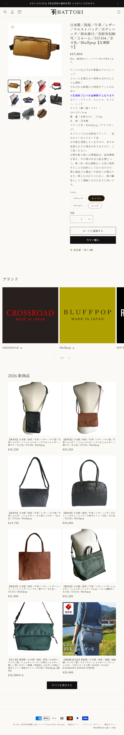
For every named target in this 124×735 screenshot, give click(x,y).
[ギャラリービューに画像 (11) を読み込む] (56, 100)
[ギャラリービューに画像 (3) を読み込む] (42, 86)
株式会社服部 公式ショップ (33, 724)
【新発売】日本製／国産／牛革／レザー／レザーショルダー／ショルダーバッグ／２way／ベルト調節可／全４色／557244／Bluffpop (89, 589)
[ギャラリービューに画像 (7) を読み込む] (28, 100)
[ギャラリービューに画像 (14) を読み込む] (42, 114)
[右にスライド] (69, 357)
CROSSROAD (10, 347)
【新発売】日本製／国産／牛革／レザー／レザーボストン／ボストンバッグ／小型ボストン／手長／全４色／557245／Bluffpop (89, 516)
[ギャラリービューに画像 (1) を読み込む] (14, 86)
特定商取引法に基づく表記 (104, 727)
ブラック (79, 199)
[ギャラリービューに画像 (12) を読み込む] (14, 114)
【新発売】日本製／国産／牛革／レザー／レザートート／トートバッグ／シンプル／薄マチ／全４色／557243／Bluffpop (34, 589)
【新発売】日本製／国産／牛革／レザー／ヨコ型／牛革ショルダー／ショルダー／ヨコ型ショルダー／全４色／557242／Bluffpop (34, 516)
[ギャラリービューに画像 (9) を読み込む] (42, 100)
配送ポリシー (110, 724)
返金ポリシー (73, 724)
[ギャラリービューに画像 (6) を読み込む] (14, 100)
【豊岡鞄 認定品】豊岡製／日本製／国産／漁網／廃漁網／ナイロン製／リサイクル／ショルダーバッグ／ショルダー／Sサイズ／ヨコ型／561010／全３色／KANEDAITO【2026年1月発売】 (89, 663)
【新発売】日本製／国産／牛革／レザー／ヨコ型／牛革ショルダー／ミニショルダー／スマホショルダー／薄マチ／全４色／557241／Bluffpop (89, 442)
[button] (118, 12)
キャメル (96, 198)
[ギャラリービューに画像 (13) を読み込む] (28, 114)
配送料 (80, 58)
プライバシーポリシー (92, 724)
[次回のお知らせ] (117, 3)
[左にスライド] (54, 357)
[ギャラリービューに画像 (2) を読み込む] (28, 86)
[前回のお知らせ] (6, 3)
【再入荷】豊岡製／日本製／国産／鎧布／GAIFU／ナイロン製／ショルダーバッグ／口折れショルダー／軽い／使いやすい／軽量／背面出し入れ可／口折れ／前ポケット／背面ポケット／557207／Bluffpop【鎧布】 (34, 665)
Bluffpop (65, 347)
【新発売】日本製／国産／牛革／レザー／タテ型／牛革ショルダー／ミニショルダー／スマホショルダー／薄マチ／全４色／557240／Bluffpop (34, 442)
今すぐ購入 (93, 240)
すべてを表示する (62, 685)
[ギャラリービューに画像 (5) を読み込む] (56, 86)
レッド (95, 205)
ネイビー (79, 206)
